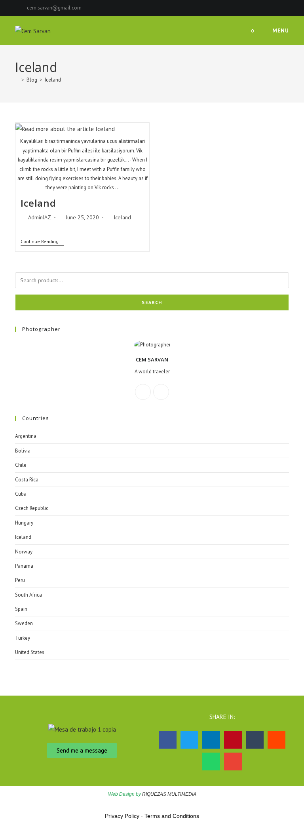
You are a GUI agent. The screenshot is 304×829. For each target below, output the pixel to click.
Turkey (22, 638)
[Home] (17, 79)
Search (152, 302)
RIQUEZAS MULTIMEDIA (169, 794)
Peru (20, 580)
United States (29, 652)
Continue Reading (42, 241)
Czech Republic (31, 508)
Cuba (21, 494)
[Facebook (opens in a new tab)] (277, 8)
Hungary (24, 522)
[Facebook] (143, 392)
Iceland (53, 79)
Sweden (24, 623)
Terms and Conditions (171, 816)
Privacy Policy (122, 816)
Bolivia (22, 450)
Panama (24, 566)
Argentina (25, 436)
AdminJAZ (39, 217)
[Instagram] (161, 392)
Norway (23, 551)
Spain (21, 609)
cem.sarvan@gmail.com (54, 7)
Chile (21, 465)
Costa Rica (26, 479)
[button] (168, 740)
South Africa (28, 594)
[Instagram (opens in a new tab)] (285, 8)
